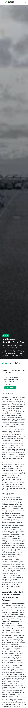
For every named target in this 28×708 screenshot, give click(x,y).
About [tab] (4, 363)
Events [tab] (10, 363)
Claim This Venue (11, 387)
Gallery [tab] (17, 363)
